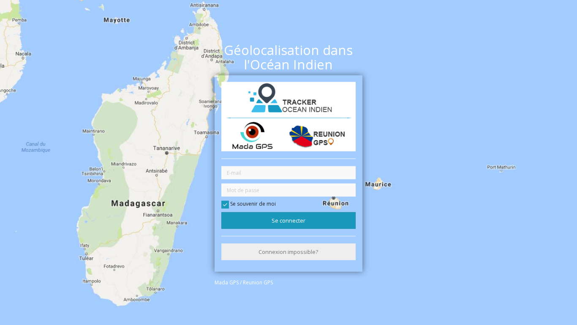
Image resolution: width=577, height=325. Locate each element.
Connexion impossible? (288, 252)
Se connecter (288, 220)
